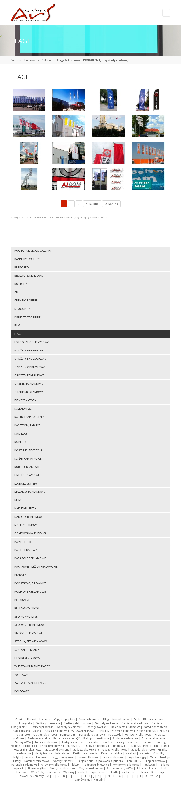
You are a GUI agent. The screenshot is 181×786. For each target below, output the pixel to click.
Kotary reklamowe (36, 757)
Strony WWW (23, 742)
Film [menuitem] (17, 325)
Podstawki (114, 734)
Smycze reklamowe (154, 738)
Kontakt (98, 780)
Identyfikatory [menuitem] (25, 400)
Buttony (70, 746)
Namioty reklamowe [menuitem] (29, 517)
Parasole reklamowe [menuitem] (30, 558)
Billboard (29, 746)
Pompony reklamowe (138, 734)
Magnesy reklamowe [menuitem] (29, 492)
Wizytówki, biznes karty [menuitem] (32, 666)
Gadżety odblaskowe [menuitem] (30, 367)
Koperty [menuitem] (20, 442)
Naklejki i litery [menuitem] (25, 508)
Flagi (164, 746)
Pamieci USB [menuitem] (22, 542)
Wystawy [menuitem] (21, 675)
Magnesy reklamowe (120, 731)
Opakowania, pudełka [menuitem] (30, 533)
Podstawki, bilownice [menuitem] (30, 583)
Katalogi (131, 753)
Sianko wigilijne (37, 768)
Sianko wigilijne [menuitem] (26, 616)
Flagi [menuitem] (18, 334)
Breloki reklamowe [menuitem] (28, 276)
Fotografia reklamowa (27, 749)
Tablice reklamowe (46, 742)
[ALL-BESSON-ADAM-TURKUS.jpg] (148, 179)
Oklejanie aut (84, 761)
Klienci (144, 772)
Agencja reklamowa (23, 60)
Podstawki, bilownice (96, 765)
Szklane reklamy (146, 768)
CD (81, 746)
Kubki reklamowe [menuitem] (27, 467)
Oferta (19, 719)
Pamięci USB (68, 734)
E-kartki (113, 772)
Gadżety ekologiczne (86, 749)
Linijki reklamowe (113, 757)
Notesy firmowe (63, 761)
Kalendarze (62, 753)
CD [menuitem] (16, 292)
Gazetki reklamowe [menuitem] (28, 384)
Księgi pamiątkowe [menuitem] (28, 458)
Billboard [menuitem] (21, 267)
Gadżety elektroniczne (77, 723)
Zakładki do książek (99, 742)
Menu (153, 757)
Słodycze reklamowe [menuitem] (30, 625)
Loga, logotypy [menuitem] (26, 483)
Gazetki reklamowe (143, 749)
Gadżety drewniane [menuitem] (28, 350)
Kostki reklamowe (56, 731)
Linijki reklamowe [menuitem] (27, 475)
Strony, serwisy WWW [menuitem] (30, 641)
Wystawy (68, 772)
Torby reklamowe (73, 742)
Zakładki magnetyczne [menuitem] (31, 683)
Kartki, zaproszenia (156, 727)
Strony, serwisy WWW (120, 768)
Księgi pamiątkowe (62, 757)
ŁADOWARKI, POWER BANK (87, 731)
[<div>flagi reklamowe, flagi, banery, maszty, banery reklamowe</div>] (29, 99)
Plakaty (75, 765)
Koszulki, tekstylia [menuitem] (28, 450)
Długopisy (117, 746)
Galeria (46, 60)
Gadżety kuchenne (106, 723)
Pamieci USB (135, 761)
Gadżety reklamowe (69, 727)
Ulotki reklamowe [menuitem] (27, 658)
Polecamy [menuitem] (21, 691)
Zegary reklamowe (127, 742)
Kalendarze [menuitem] (23, 409)
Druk (137, 719)
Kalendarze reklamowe (125, 727)
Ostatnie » (111, 204)
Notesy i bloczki (146, 731)
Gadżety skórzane (96, 727)
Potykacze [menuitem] (22, 600)
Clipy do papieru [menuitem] (26, 300)
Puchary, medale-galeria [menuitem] (32, 251)
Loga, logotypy (137, 757)
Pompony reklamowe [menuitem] (30, 591)
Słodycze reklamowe (125, 738)
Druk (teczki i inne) (138, 746)
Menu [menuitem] (18, 500)
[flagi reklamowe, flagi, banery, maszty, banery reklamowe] (29, 126)
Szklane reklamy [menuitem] (26, 650)
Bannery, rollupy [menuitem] (27, 259)
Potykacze (149, 765)
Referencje (158, 772)
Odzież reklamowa (45, 734)
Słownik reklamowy (32, 776)
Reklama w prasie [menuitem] (27, 608)
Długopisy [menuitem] (22, 309)
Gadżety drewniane (48, 723)
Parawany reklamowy (54, 765)
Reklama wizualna (39, 738)
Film (155, 746)
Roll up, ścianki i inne (96, 738)
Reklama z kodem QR (66, 738)
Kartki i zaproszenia (85, 753)
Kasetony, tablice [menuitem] (27, 425)
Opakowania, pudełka (110, 761)
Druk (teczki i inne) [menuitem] (27, 317)
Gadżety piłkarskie (41, 727)
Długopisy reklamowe (116, 719)
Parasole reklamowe (92, 734)
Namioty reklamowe (36, 761)
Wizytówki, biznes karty (45, 772)
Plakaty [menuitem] (20, 575)
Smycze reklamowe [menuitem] (28, 633)
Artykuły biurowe (89, 719)
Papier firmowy (155, 761)
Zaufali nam (129, 772)
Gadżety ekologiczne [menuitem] (30, 359)
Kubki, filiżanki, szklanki (27, 731)
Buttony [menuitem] (20, 284)
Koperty (144, 753)
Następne (92, 204)
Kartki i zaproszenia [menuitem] (29, 417)
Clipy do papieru (64, 719)
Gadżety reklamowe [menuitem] (29, 375)
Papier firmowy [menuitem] (25, 550)
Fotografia (25, 723)
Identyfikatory (43, 753)
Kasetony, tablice (111, 753)
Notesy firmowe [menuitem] (26, 525)
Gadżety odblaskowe (134, 723)
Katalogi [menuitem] (21, 433)
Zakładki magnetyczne (92, 772)
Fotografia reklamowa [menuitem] (31, 342)
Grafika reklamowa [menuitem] (28, 392)
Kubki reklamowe (88, 757)
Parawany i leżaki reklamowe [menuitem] (36, 566)
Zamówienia (82, 780)
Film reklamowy (153, 719)
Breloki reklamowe (39, 719)
